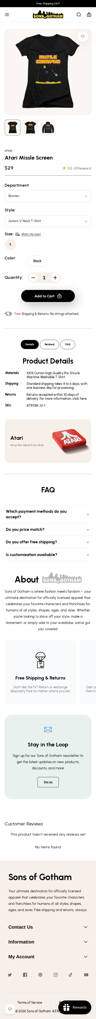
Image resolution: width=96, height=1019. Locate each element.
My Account (21, 956)
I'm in (48, 782)
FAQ (67, 344)
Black (37, 261)
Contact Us (20, 927)
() (79, 168)
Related (49, 344)
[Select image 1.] (30, 127)
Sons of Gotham (39, 1011)
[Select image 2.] (48, 127)
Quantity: (14, 277)
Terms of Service (29, 1003)
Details (29, 344)
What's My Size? (31, 234)
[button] (7, 14)
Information (21, 941)
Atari (8, 150)
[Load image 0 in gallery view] (13, 127)
